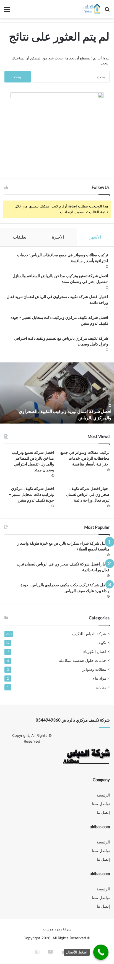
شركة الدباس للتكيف (89, 634)
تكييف (101, 642)
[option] (57, 393)
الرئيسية (103, 795)
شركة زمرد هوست (57, 929)
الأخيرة (58, 237)
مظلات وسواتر (94, 669)
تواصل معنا (101, 804)
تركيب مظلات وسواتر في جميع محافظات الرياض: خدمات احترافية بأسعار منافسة (85, 458)
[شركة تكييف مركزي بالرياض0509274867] (91, 9)
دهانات (101, 687)
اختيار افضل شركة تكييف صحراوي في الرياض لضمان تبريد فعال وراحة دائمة (88, 494)
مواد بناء (99, 678)
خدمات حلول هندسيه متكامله (82, 660)
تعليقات (19, 237)
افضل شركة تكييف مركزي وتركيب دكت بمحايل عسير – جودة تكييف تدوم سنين (31, 494)
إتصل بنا (103, 812)
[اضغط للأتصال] (100, 952)
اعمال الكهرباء (94, 651)
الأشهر (95, 237)
